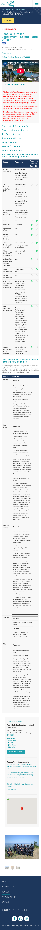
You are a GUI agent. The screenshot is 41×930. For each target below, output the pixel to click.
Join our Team (8, 887)
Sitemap (6, 902)
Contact (6, 892)
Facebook (12, 745)
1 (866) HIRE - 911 (14, 910)
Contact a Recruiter (16, 752)
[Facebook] (14, 918)
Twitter (11, 743)
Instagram (12, 741)
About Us (6, 881)
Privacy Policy (9, 897)
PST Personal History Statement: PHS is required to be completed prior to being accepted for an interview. (20, 775)
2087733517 (11, 735)
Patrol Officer (11, 790)
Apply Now (8, 20)
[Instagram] (20, 918)
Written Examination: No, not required (19, 764)
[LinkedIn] (26, 918)
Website (12, 738)
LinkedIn (12, 747)
